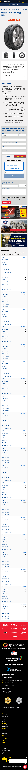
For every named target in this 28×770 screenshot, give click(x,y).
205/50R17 (23, 275)
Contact (4, 737)
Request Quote (6, 202)
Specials (4, 735)
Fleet (3, 740)
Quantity (21, 133)
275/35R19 (23, 517)
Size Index (4, 748)
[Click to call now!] (16, 1)
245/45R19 (23, 483)
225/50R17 (23, 309)
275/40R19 (23, 534)
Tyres (3, 713)
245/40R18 (23, 396)
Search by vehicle (21, 253)
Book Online (5, 738)
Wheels (4, 723)
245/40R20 (23, 552)
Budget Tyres (4, 752)
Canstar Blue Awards (6, 750)
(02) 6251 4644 (8, 683)
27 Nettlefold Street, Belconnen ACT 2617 (15, 680)
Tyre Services (4, 731)
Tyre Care (4, 719)
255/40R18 (23, 448)
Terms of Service (13, 199)
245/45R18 (23, 413)
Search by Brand (5, 718)
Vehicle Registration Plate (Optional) (7, 183)
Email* (3, 146)
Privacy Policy (5, 199)
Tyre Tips (4, 721)
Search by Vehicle (6, 714)
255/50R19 (23, 500)
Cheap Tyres (4, 753)
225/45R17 (23, 292)
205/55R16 (23, 257)
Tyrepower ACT (15, 4)
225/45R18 (23, 361)
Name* (3, 137)
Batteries (3, 730)
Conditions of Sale (17, 766)
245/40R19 (23, 465)
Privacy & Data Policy (9, 766)
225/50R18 (23, 379)
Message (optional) (6, 188)
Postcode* (4, 151)
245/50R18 (23, 431)
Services (4, 728)
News (3, 742)
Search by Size (5, 716)
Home (3, 9)
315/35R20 (23, 604)
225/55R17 (23, 327)
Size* (3, 133)
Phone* (9, 142)
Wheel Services (5, 733)
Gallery (4, 744)
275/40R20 (23, 586)
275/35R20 (23, 569)
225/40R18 (23, 344)
